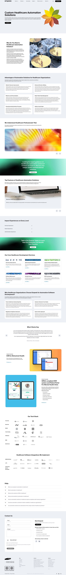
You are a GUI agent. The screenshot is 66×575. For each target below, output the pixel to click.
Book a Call (33, 247)
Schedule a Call (33, 172)
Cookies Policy (7, 573)
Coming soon (9, 362)
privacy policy (14, 545)
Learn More (7, 282)
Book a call (38, 524)
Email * (8, 524)
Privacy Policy (12, 573)
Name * (8, 520)
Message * (9, 529)
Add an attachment (13, 540)
